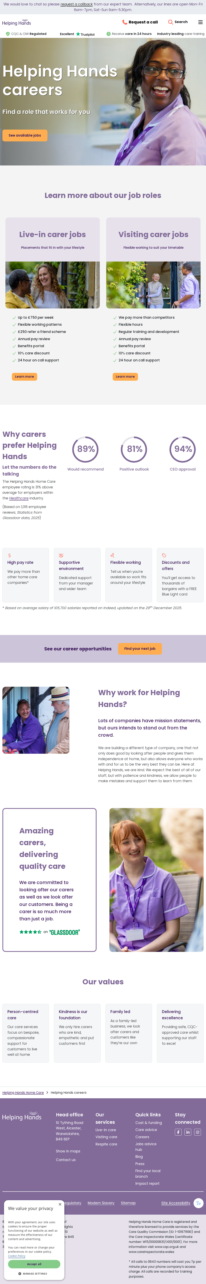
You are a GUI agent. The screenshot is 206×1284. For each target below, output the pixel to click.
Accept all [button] (34, 1264)
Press (139, 1163)
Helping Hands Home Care (23, 1092)
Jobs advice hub (146, 1147)
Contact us (66, 1159)
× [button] (59, 1204)
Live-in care (106, 1130)
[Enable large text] (199, 1203)
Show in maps (68, 1151)
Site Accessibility (175, 1203)
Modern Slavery (101, 1203)
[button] (34, 1273)
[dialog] (34, 1240)
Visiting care (106, 1137)
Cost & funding (148, 1122)
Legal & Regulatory (64, 1203)
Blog (139, 1156)
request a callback (77, 4)
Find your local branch (148, 1173)
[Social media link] (178, 1132)
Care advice (146, 1129)
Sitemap (128, 1203)
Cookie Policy (16, 1256)
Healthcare (19, 498)
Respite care (106, 1144)
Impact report (147, 1183)
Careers (142, 1137)
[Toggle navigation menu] (200, 22)
